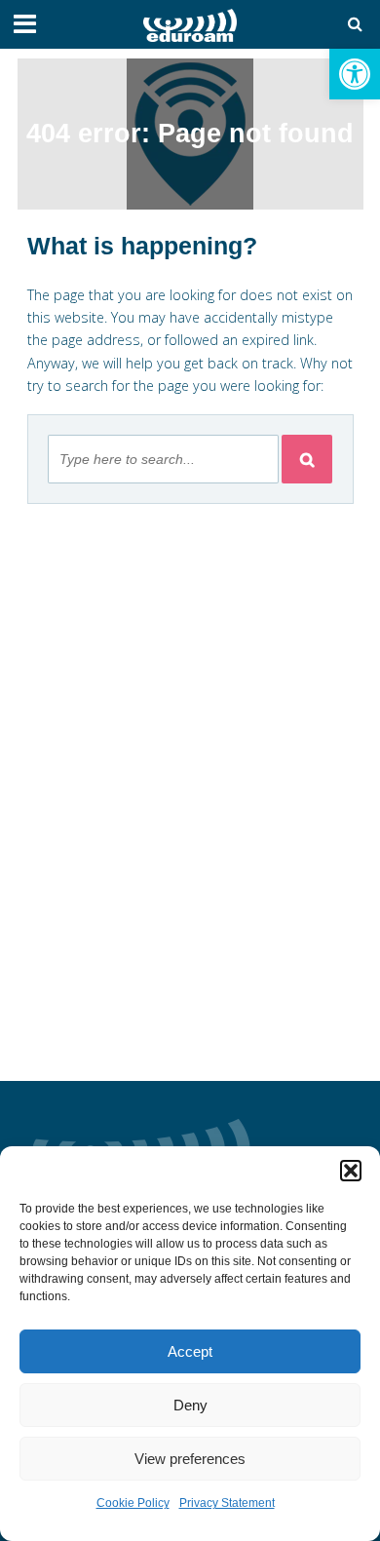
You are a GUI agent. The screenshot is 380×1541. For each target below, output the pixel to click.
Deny (190, 1405)
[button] (354, 74)
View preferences (190, 1458)
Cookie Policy (133, 1503)
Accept (190, 1351)
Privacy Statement (227, 1503)
